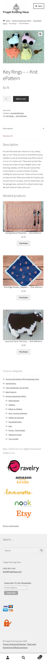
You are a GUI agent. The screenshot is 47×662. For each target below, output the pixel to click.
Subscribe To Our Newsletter (17, 583)
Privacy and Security (11, 526)
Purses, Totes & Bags (17, 430)
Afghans (12, 405)
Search (23, 657)
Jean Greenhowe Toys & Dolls (17, 388)
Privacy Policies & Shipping (14, 644)
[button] (40, 34)
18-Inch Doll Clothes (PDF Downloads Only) (22, 379)
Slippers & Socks (15, 435)
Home (8, 21)
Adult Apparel (14, 400)
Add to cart (21, 99)
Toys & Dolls (13, 439)
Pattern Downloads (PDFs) (21, 21)
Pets (10, 426)
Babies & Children (15, 409)
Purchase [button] (23, 243)
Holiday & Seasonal (16, 418)
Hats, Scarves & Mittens (18, 413)
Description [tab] (8, 128)
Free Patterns (11, 383)
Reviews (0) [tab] (8, 136)
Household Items (17, 113)
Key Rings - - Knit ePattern (16, 116)
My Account (8, 657)
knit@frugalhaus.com (12, 571)
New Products (11, 392)
